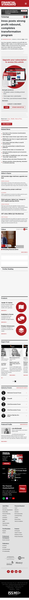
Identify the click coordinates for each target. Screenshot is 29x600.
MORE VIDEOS (24, 252)
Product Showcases (7, 326)
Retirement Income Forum (14, 390)
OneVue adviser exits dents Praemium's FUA (14, 159)
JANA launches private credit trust (11, 189)
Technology (5, 17)
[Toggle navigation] (25, 3)
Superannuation (5, 120)
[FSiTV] (25, 229)
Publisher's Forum (7, 314)
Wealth (12, 118)
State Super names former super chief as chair (15, 136)
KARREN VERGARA (5, 181)
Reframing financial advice (10, 249)
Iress (9, 118)
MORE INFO (3, 310)
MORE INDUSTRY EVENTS (21, 385)
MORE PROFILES (23, 421)
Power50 (10, 396)
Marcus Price (18, 118)
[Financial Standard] (9, 3)
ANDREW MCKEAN (7, 39)
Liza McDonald (17, 426)
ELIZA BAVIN (3, 192)
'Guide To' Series (6, 302)
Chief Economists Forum (14, 401)
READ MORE (3, 375)
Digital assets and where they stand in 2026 (6, 364)
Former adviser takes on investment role (13, 149)
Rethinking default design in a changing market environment (20, 363)
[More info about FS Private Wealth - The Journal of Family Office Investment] (23, 470)
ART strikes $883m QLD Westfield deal (12, 213)
